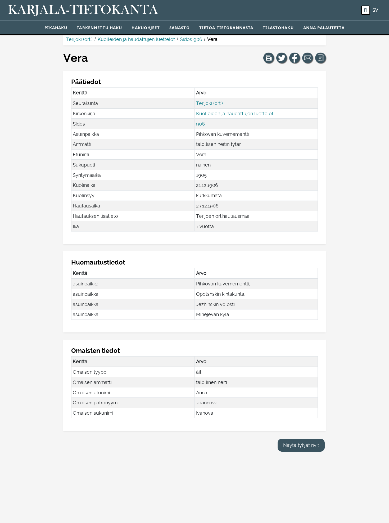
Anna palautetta (324, 27)
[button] (268, 58)
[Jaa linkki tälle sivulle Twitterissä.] (281, 58)
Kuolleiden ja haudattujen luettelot (136, 39)
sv (375, 10)
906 (200, 124)
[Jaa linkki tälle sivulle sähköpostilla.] (307, 58)
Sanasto (179, 27)
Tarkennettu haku (99, 27)
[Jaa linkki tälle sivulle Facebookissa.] (294, 58)
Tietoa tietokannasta (226, 27)
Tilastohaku (278, 27)
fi (365, 10)
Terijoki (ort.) (79, 39)
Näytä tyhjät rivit (301, 445)
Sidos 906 (191, 39)
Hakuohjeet (146, 27)
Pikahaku (55, 27)
